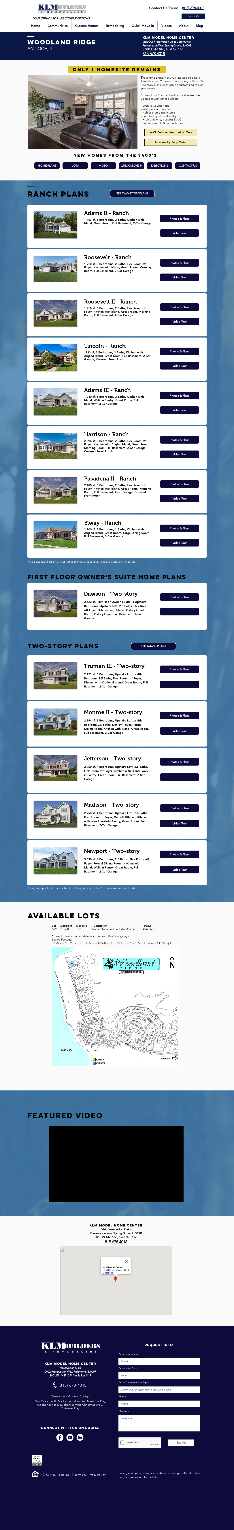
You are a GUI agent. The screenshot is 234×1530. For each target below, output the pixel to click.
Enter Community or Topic (134, 1382)
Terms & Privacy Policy (90, 1474)
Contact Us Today (163, 8)
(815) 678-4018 (193, 8)
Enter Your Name (128, 1354)
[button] (193, 16)
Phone (122, 1396)
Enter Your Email (128, 1368)
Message (124, 1411)
